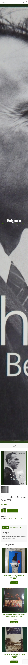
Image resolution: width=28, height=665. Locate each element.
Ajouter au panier (12, 511)
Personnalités (3, 521)
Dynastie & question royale (15, 519)
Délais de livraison (14, 527)
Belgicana (14, 220)
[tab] (5, 527)
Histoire (25, 519)
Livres (6, 445)
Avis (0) (21, 527)
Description (5, 527)
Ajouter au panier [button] (14, 582)
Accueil (2, 445)
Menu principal (4, 2)
